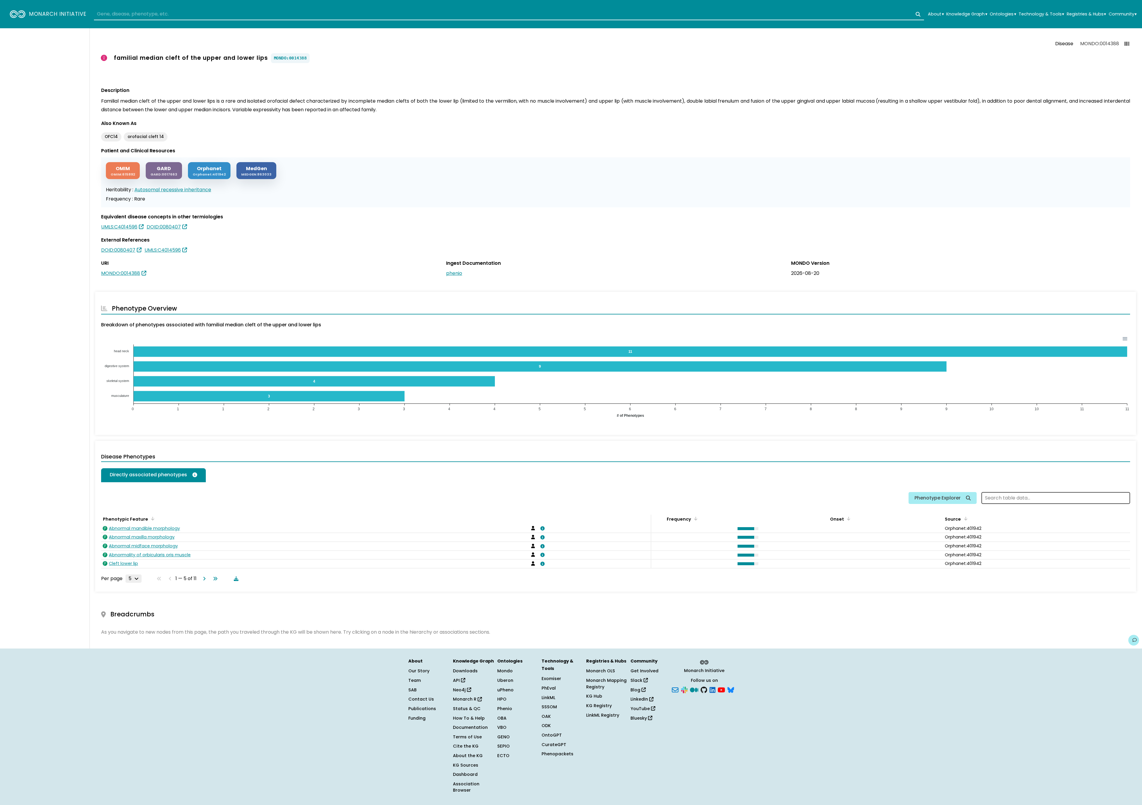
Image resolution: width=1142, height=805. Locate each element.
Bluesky (639, 718)
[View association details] (541, 528)
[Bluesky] (730, 689)
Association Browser (466, 787)
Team (414, 680)
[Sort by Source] (964, 518)
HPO (501, 699)
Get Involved (644, 671)
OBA (501, 718)
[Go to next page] (203, 578)
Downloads (465, 671)
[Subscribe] (675, 689)
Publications (422, 709)
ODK (546, 726)
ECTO (503, 756)
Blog (635, 690)
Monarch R (465, 699)
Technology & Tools (1041, 14)
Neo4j (460, 690)
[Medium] (694, 689)
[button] (746, 528)
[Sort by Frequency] (694, 518)
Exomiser (551, 679)
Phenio (504, 709)
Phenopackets (557, 754)
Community (1123, 14)
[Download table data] (234, 578)
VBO (501, 727)
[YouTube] (721, 689)
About (936, 14)
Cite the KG (466, 746)
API (457, 680)
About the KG (468, 756)
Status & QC (467, 709)
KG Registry (599, 706)
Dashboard (465, 774)
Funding (417, 718)
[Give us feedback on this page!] (1133, 640)
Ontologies (1003, 14)
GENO (503, 737)
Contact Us (421, 699)
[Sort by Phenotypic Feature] (151, 518)
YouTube (640, 709)
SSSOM (549, 707)
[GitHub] (704, 689)
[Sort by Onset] (847, 518)
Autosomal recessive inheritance (172, 189)
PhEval (549, 688)
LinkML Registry (602, 715)
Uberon (505, 680)
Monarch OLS (600, 671)
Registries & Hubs (1086, 14)
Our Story (418, 671)
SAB (412, 690)
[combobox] (509, 14)
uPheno (505, 690)
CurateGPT (554, 745)
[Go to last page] (214, 578)
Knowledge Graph (966, 14)
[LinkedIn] (713, 689)
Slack (637, 680)
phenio (454, 273)
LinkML (548, 698)
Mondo (505, 671)
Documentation (470, 727)
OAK (546, 716)
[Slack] (684, 689)
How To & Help (469, 718)
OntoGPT (552, 735)
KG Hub (594, 696)
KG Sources (465, 765)
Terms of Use (467, 737)
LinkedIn (639, 699)
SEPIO (503, 746)
